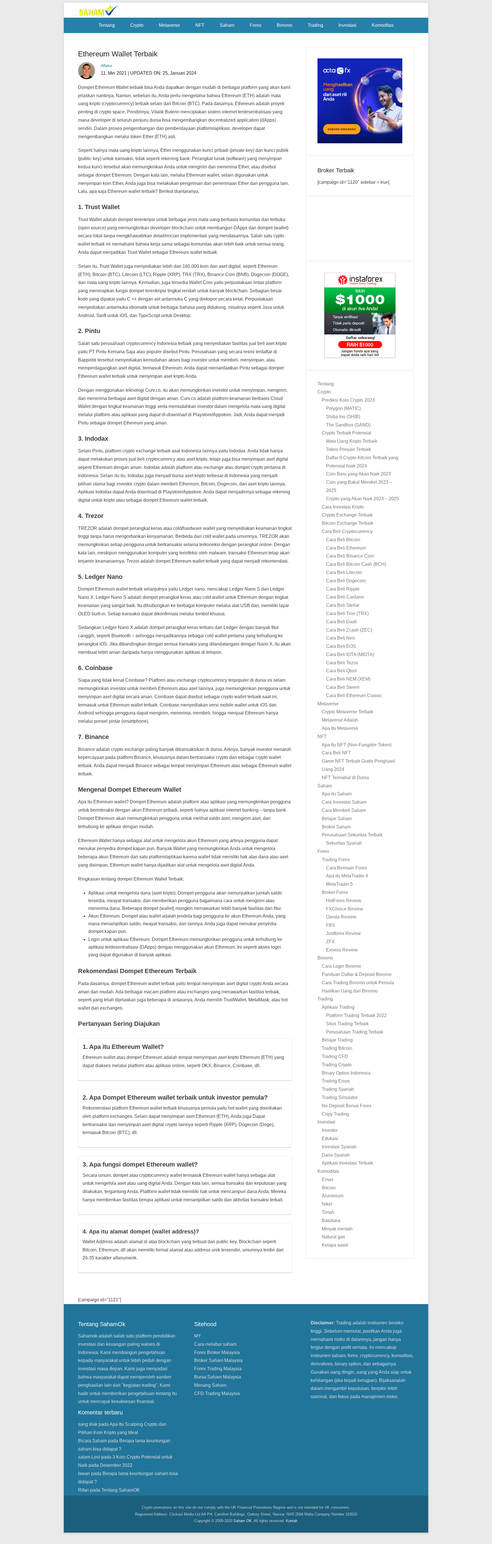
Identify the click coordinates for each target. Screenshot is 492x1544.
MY (197, 1335)
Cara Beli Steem (342, 687)
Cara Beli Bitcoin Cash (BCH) (356, 564)
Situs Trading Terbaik (347, 1023)
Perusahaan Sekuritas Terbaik (352, 834)
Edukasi (330, 1138)
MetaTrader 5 (339, 884)
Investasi (347, 25)
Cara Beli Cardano (345, 597)
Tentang (107, 25)
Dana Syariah (336, 1155)
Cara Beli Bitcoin (343, 539)
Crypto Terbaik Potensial (346, 432)
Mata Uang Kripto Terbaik (351, 441)
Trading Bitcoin (337, 1048)
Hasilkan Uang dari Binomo (350, 991)
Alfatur (106, 65)
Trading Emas (336, 1081)
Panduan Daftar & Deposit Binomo (356, 974)
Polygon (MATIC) (343, 408)
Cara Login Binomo (341, 966)
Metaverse (169, 25)
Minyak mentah (337, 1228)
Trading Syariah (338, 1089)
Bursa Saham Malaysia (217, 1377)
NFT (199, 25)
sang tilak (87, 1424)
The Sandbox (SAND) (348, 424)
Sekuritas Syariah (344, 843)
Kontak (292, 1521)
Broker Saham (336, 826)
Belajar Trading (337, 1039)
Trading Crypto (337, 1064)
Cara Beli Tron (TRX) (347, 613)
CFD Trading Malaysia (217, 1393)
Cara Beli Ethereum (346, 548)
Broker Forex (335, 892)
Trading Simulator (340, 1097)
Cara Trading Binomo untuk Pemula (358, 982)
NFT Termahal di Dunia (345, 777)
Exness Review (342, 949)
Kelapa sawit (335, 1245)
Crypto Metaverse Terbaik (347, 711)
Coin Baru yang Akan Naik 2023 (358, 473)
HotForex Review (343, 900)
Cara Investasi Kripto (343, 507)
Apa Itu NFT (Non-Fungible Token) (356, 744)
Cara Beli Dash (341, 621)
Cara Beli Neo (340, 638)
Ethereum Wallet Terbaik (117, 54)
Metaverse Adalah (340, 720)
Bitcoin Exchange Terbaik (347, 523)
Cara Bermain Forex (346, 867)
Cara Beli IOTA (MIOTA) (350, 654)
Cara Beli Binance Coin (350, 556)
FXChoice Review (344, 908)
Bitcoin (329, 1187)
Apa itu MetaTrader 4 (347, 875)
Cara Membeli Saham (344, 810)
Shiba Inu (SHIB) (343, 416)
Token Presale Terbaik (348, 449)
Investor (330, 1130)
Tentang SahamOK (120, 1490)
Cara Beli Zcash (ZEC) (349, 630)
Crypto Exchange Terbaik (347, 514)
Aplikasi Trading (338, 1007)
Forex (255, 25)
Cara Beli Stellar (342, 605)
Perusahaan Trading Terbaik (354, 1032)
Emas (327, 1179)
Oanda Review (341, 916)
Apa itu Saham (337, 793)
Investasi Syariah (339, 1146)
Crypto (137, 25)
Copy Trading (335, 1114)
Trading (315, 25)
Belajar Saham (337, 818)
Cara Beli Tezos (342, 662)
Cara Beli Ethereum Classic (354, 695)
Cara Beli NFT (336, 752)
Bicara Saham (92, 1440)
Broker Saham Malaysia (218, 1360)
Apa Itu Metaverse (340, 728)
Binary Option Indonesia (346, 1073)
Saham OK (242, 1521)
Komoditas (382, 25)
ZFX (330, 941)
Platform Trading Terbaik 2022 (356, 1015)
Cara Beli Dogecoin (346, 580)
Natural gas (333, 1236)
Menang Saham (210, 1385)
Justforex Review (343, 933)
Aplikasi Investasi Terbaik (347, 1163)
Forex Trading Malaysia (218, 1368)
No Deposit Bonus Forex (347, 1105)
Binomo (284, 25)
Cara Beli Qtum (341, 670)
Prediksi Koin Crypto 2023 (348, 400)
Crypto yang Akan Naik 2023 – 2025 (362, 498)
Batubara (331, 1220)
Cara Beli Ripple (343, 589)
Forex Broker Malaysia (217, 1352)
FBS (330, 925)
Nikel (327, 1204)
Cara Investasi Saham (344, 802)
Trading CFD (335, 1056)
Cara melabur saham (215, 1344)
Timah (328, 1212)
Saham (227, 25)
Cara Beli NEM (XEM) (348, 679)
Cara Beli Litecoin (344, 572)
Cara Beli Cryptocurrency (347, 531)
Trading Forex (336, 859)
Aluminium (332, 1195)
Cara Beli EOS (341, 646)
